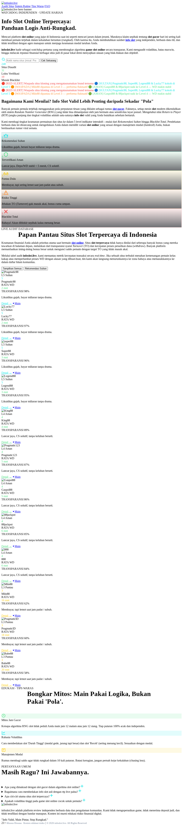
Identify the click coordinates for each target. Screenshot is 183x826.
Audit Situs (7, 6)
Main (18, 303)
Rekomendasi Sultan (35, 268)
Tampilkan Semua (12, 268)
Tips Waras (37, 6)
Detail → (6, 303)
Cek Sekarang (48, 60)
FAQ (47, 6)
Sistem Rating (23, 6)
